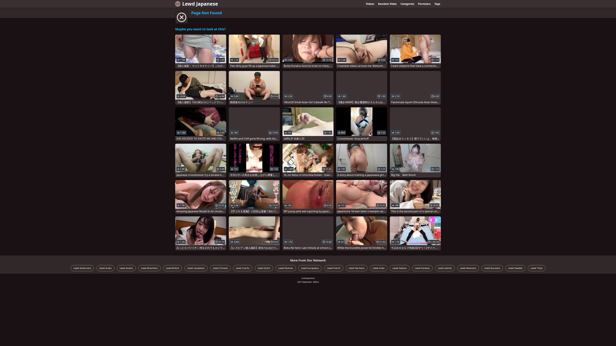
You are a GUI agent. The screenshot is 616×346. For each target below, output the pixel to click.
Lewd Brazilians (149, 268)
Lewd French (334, 268)
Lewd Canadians (196, 268)
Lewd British (172, 268)
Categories (407, 4)
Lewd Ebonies (285, 268)
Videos (370, 4)
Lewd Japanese (200, 3)
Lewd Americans (82, 268)
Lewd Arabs (105, 268)
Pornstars (424, 4)
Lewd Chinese (220, 268)
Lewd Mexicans (468, 268)
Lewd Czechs (243, 268)
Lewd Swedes (515, 268)
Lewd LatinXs (445, 268)
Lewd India (379, 268)
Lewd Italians (400, 268)
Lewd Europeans (310, 268)
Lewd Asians (126, 268)
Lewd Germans (357, 268)
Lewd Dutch (264, 268)
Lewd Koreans (422, 268)
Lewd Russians (492, 268)
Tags (437, 4)
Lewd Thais (537, 268)
